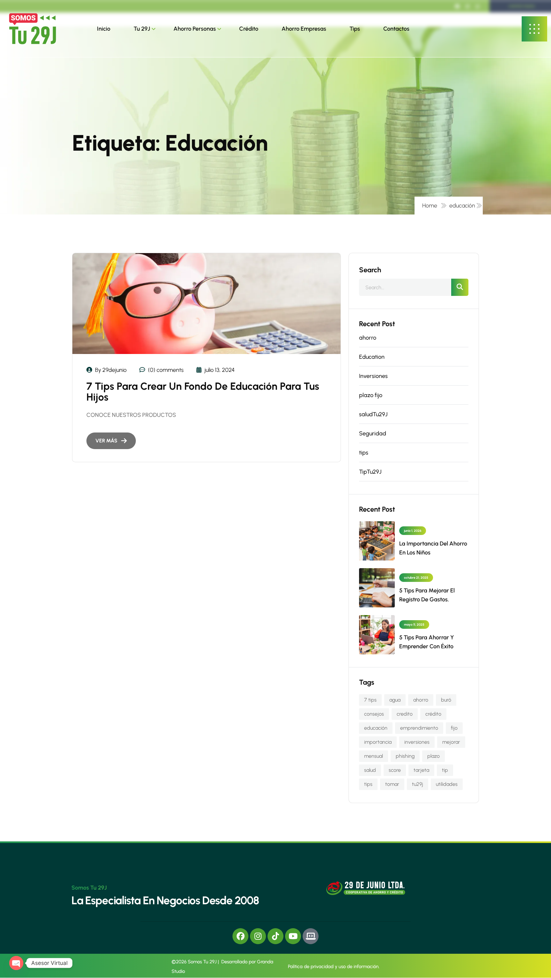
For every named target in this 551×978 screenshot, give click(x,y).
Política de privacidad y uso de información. (333, 966)
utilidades (447, 784)
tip (445, 770)
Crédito (248, 28)
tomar (392, 784)
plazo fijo (370, 395)
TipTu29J (370, 471)
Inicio (103, 28)
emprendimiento (419, 728)
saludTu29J (373, 414)
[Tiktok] (275, 936)
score (395, 770)
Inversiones (373, 376)
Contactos (396, 28)
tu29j (417, 784)
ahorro (367, 337)
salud (370, 770)
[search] (459, 287)
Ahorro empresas (304, 28)
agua (394, 700)
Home (431, 205)
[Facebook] (240, 936)
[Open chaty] (16, 963)
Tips (354, 28)
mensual (373, 756)
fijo (454, 728)
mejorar (451, 742)
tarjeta (421, 770)
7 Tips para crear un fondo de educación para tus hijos (202, 391)
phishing (405, 756)
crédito (433, 714)
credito (405, 714)
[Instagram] (258, 936)
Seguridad (372, 433)
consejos (374, 714)
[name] (32, 28)
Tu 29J (142, 28)
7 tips (370, 700)
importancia (378, 742)
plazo (433, 756)
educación (462, 205)
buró (446, 700)
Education (372, 356)
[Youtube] (293, 936)
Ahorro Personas (194, 28)
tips (363, 452)
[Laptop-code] (311, 936)
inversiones (417, 742)
